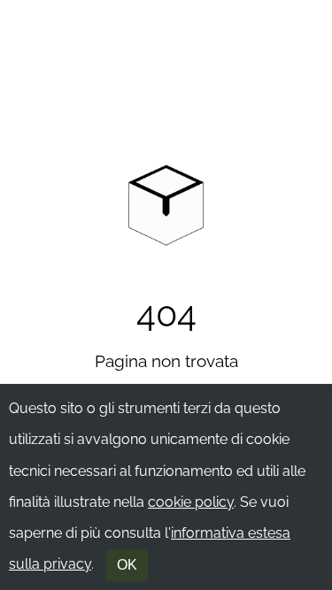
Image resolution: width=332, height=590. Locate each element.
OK (127, 564)
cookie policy (191, 502)
